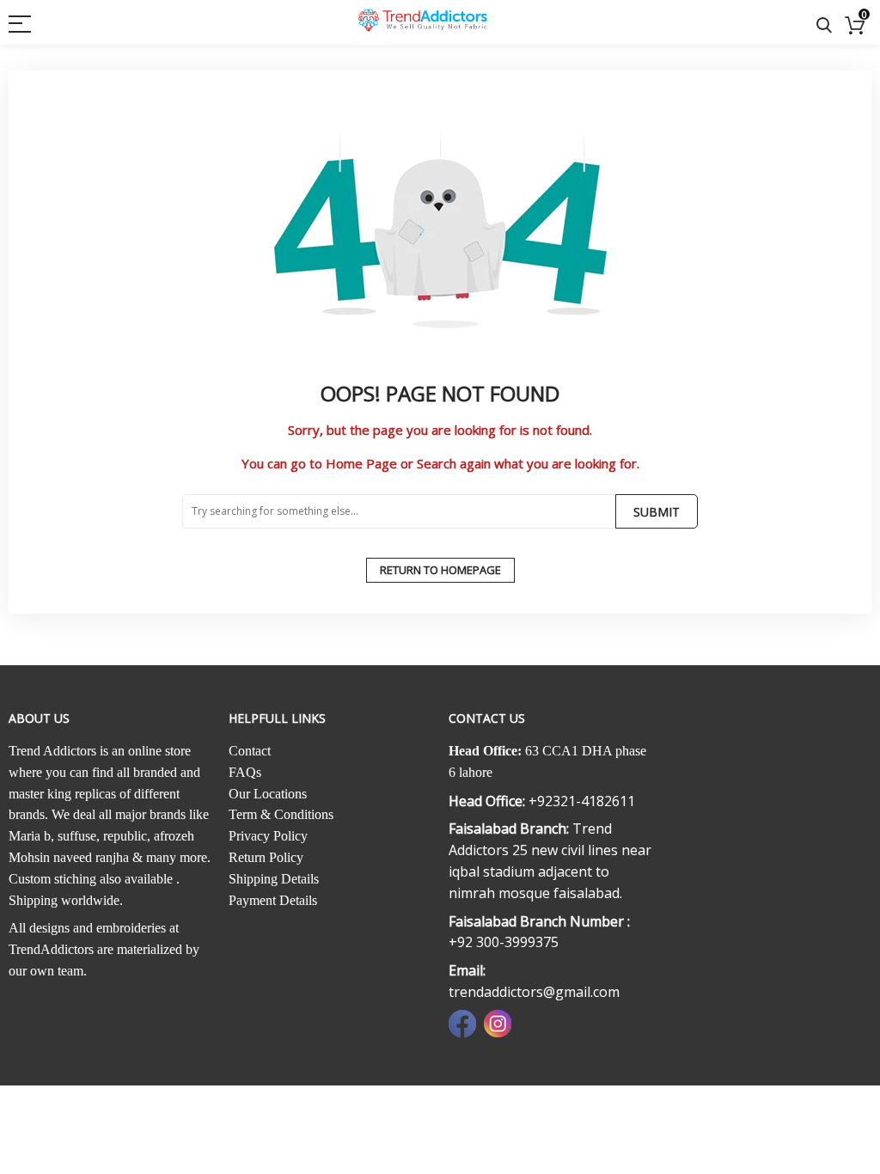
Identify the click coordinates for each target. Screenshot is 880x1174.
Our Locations (268, 793)
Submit (656, 512)
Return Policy (266, 857)
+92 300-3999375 (504, 941)
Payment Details (273, 900)
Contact (250, 750)
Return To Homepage (440, 570)
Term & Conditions (281, 814)
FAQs (245, 772)
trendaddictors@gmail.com (534, 991)
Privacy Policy (268, 836)
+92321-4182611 (582, 801)
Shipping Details (274, 878)
